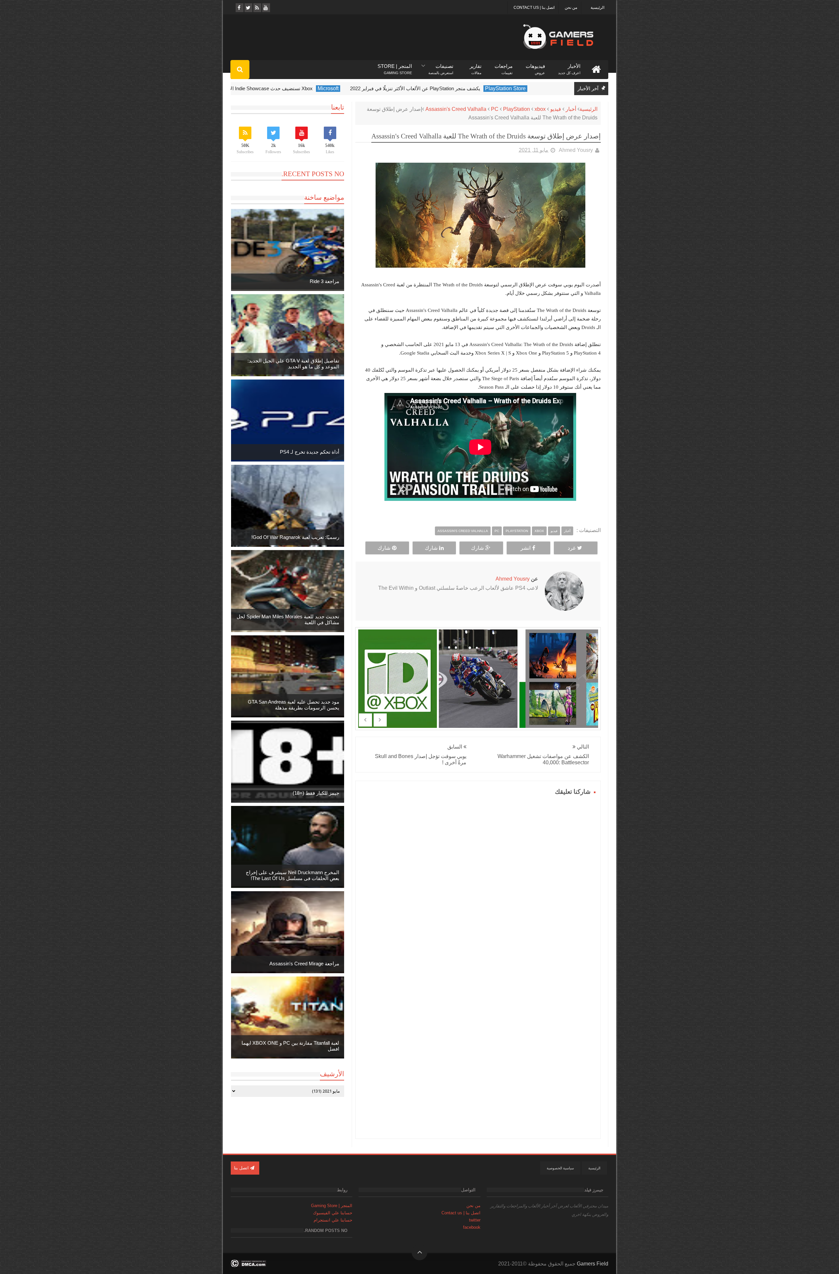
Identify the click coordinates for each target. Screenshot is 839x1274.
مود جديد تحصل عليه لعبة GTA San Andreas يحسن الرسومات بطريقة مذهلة (293, 704)
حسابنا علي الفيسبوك (332, 1212)
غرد (572, 548)
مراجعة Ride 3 (324, 281)
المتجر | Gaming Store (331, 1205)
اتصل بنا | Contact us (534, 7)
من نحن (571, 7)
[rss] (256, 7)
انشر (525, 548)
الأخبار (569, 66)
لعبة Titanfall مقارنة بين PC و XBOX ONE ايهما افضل (290, 1046)
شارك (477, 548)
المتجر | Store (395, 66)
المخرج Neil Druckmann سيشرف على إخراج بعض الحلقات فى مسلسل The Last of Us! (292, 875)
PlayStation (516, 109)
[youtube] (265, 7)
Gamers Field (592, 1263)
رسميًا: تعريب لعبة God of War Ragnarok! (295, 537)
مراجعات (504, 66)
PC (494, 109)
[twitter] (248, 7)
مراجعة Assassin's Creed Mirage (304, 963)
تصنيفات (440, 66)
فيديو (555, 109)
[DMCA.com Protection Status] (248, 1265)
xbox (540, 109)
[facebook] (239, 7)
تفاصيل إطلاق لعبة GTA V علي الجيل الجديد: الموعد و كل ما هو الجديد (293, 363)
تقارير (475, 66)
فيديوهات (535, 66)
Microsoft (357, 88)
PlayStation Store (535, 88)
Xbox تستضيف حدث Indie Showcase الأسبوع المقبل (287, 88)
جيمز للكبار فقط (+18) (316, 793)
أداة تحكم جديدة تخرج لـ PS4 (309, 452)
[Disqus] (478, 879)
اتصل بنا (242, 1167)
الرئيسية (597, 7)
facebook (471, 1227)
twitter (474, 1220)
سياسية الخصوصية (560, 1168)
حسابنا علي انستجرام (333, 1220)
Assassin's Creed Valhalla (455, 109)
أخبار (571, 109)
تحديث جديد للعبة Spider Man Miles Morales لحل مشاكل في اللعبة (288, 619)
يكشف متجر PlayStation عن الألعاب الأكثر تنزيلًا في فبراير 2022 (445, 88)
